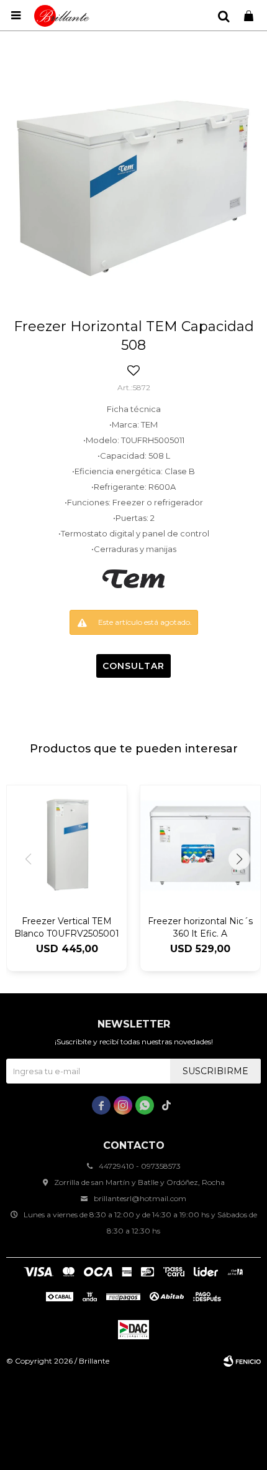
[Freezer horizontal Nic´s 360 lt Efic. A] (200, 845)
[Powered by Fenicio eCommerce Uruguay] (242, 1361)
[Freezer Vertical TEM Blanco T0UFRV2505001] (67, 845)
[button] (223, 15)
